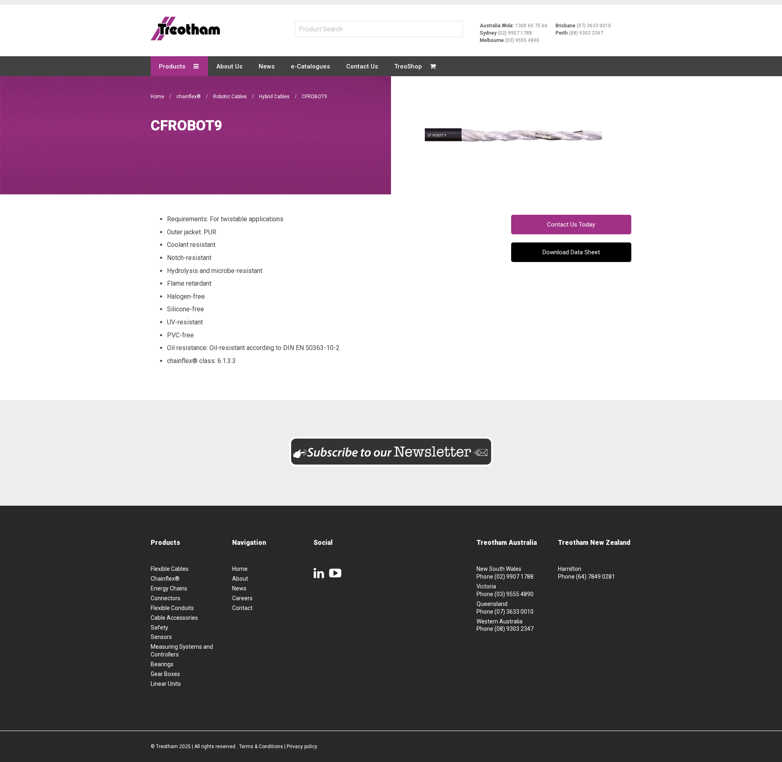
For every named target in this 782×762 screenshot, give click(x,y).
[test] (185, 28)
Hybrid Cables (275, 96)
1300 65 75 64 (531, 26)
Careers (242, 598)
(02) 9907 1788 (515, 33)
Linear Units (166, 684)
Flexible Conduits (172, 608)
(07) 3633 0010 (594, 26)
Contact (242, 608)
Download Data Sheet (571, 252)
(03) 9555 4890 (522, 40)
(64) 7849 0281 (595, 576)
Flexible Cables (170, 569)
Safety (159, 627)
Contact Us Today (571, 224)
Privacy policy (302, 746)
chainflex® (189, 96)
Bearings (162, 664)
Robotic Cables (230, 96)
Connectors (165, 598)
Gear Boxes (165, 674)
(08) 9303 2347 (586, 33)
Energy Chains (169, 588)
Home (158, 96)
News (239, 588)
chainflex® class (191, 361)
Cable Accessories (174, 617)
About (240, 578)
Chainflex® (165, 578)
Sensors (161, 637)
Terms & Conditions (261, 746)
